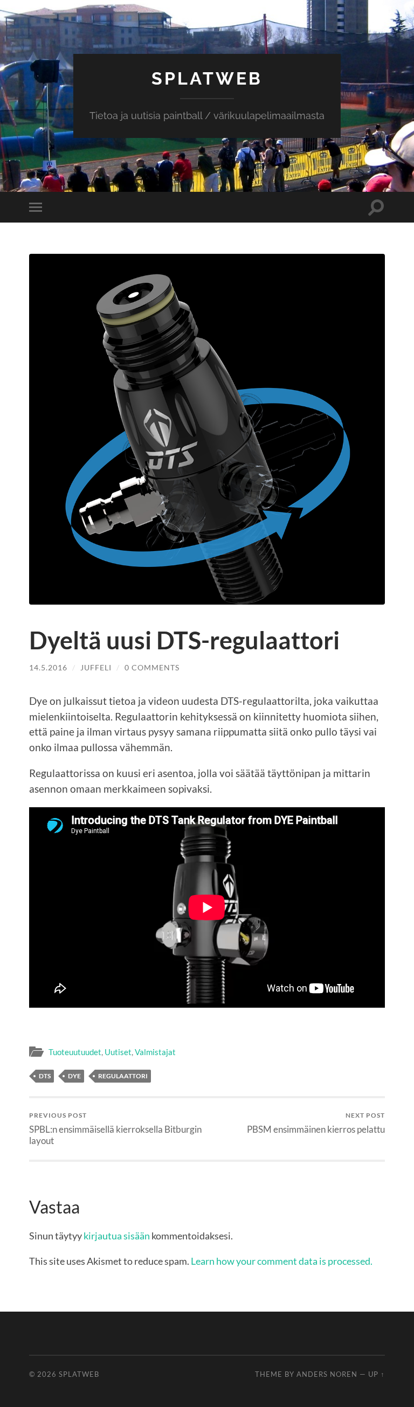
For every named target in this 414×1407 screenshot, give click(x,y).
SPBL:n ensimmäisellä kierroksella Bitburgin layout (115, 1128)
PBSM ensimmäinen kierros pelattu (316, 1122)
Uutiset (118, 1052)
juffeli (96, 667)
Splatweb (207, 78)
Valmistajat (155, 1052)
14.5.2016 (48, 667)
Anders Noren (326, 1374)
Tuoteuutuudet (75, 1052)
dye (74, 1076)
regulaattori (123, 1076)
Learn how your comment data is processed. (281, 1261)
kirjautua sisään (117, 1236)
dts (45, 1076)
